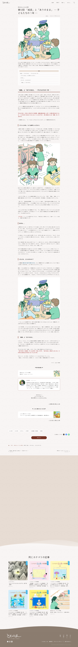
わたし (69, 2)
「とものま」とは (44, 641)
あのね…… (23, 77)
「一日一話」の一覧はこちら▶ (54, 420)
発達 (41, 431)
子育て (57, 2)
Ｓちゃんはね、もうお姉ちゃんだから (28, 75)
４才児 (16, 431)
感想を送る (39, 437)
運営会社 (51, 641)
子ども (22, 431)
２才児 (11, 431)
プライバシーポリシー (58, 641)
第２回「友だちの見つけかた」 (29, 263)
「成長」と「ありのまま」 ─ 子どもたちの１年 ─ (29, 73)
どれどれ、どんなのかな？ (26, 80)
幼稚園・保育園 (35, 431)
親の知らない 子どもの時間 (23, 7)
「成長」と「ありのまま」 (26, 82)
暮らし (63, 2)
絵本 (53, 2)
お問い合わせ (67, 641)
